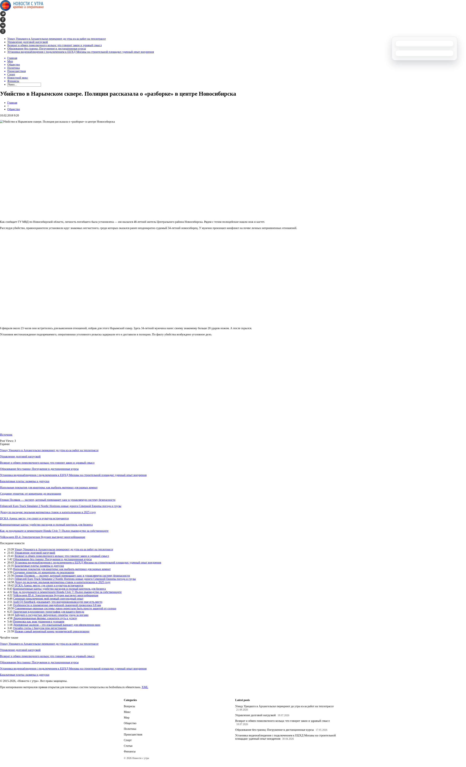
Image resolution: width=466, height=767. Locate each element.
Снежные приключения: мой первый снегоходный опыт (48, 598)
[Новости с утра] (22, 9)
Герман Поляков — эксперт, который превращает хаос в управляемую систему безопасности (57, 499)
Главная (12, 102)
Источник (6, 434)
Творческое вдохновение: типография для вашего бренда (48, 611)
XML (145, 687)
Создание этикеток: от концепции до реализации (30, 493)
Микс (127, 711)
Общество (13, 109)
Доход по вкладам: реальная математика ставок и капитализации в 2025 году (48, 512)
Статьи (128, 745)
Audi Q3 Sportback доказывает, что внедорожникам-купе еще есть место (57, 601)
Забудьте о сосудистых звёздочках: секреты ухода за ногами (51, 615)
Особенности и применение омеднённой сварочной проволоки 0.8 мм (57, 605)
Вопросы (129, 706)
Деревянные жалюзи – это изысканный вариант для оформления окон (56, 624)
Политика (130, 728)
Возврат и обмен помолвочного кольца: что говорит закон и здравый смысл (54, 45)
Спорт (128, 740)
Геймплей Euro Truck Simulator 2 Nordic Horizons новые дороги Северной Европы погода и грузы (60, 506)
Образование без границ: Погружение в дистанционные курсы (46, 48)
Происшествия (133, 734)
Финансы (130, 751)
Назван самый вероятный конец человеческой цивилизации (52, 631)
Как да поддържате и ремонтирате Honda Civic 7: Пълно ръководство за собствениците (54, 530)
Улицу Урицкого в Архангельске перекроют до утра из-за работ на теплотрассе (56, 38)
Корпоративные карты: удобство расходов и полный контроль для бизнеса (46, 524)
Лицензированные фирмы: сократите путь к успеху (45, 618)
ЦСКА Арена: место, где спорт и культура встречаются (34, 518)
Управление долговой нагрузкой (27, 42)
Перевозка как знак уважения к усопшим (38, 621)
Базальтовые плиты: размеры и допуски (24, 481)
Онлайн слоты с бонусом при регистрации (39, 628)
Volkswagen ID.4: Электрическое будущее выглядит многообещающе (42, 537)
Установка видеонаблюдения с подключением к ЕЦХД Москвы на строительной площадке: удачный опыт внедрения (80, 51)
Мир (126, 717)
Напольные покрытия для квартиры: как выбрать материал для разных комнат (49, 487)
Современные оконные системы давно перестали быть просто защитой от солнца (65, 608)
